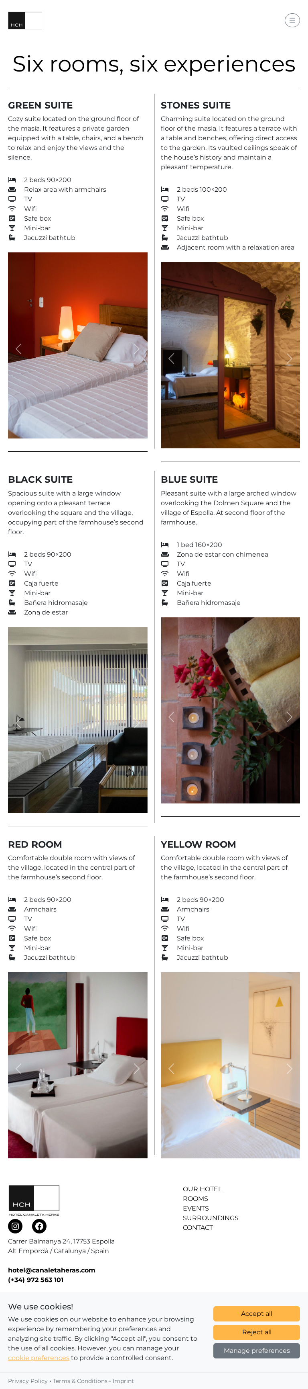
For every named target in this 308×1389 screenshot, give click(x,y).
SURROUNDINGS (211, 1218)
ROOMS (195, 1199)
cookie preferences (38, 1358)
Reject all (257, 1332)
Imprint (123, 1381)
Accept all (256, 1313)
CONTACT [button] (198, 1227)
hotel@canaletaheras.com (51, 1270)
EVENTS (196, 1208)
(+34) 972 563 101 (35, 1280)
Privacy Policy (28, 1381)
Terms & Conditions (80, 1381)
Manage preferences (257, 1350)
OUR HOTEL (202, 1189)
